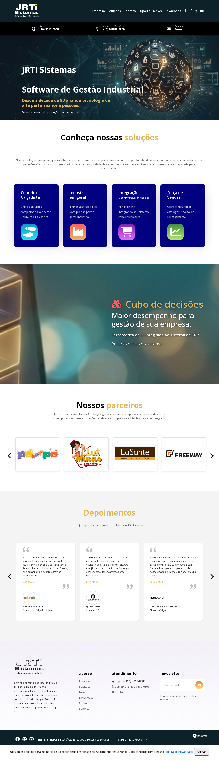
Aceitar (201, 752)
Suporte (144, 11)
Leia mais (29, 581)
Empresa (98, 11)
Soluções (114, 11)
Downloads (172, 11)
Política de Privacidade (179, 752)
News (157, 11)
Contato (130, 11)
